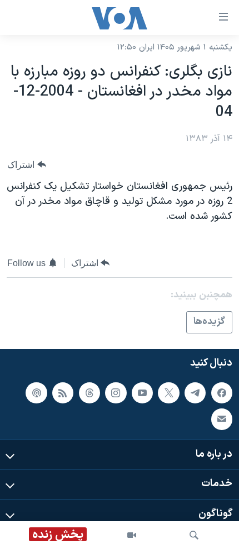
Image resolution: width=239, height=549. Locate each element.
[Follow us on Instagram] (115, 392)
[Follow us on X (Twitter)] (168, 392)
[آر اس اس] (62, 392)
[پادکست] (36, 392)
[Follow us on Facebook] (221, 392)
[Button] (26, 164)
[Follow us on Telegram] (195, 392)
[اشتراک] (221, 419)
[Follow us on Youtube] (142, 392)
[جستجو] (194, 535)
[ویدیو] (131, 535)
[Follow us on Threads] (89, 392)
